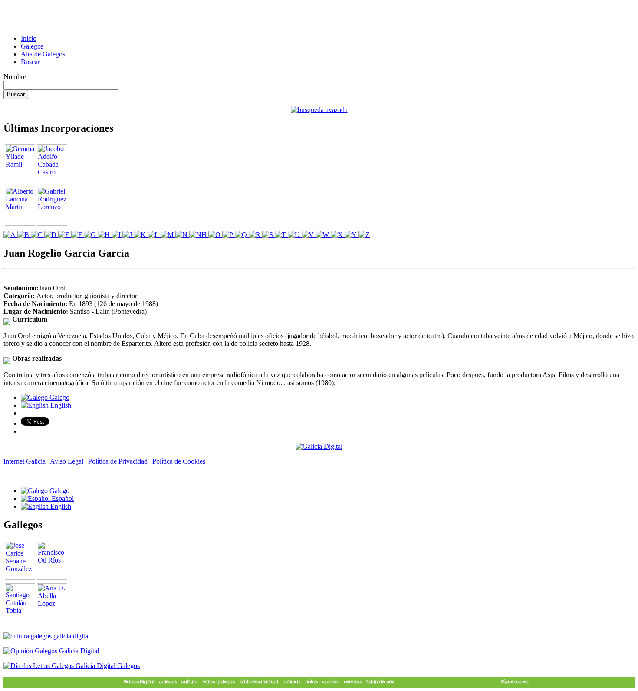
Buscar (30, 62)
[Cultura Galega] (46, 636)
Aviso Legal (66, 461)
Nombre (14, 76)
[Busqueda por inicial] (10, 234)
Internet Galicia (24, 461)
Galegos (32, 46)
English (60, 405)
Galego (58, 397)
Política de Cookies (178, 461)
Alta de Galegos (43, 54)
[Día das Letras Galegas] (71, 665)
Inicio (28, 38)
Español (62, 498)
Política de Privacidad (118, 461)
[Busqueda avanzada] (319, 109)
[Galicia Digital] (319, 446)
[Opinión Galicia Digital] (51, 651)
